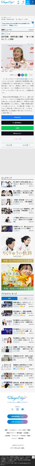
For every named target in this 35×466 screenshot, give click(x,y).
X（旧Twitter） (17, 123)
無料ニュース (7, 17)
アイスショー (16, 306)
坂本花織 (24, 79)
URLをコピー (17, 133)
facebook (17, 117)
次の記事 (25, 145)
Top (2, 17)
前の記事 (9, 145)
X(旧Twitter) (12, 409)
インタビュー (16, 194)
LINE (17, 128)
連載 (14, 185)
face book (22, 409)
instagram (17, 409)
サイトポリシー (24, 463)
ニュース (15, 212)
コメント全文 (16, 350)
